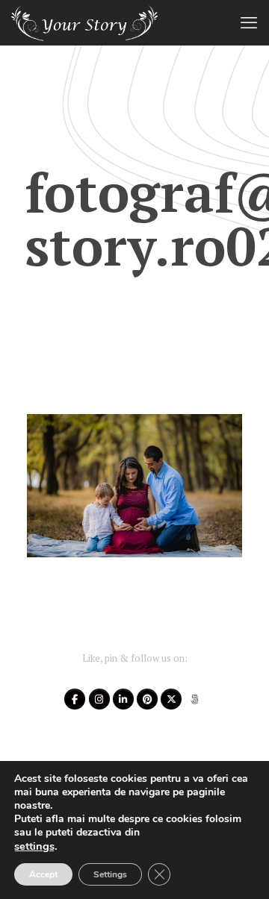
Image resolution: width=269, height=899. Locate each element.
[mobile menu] (249, 22)
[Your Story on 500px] (195, 699)
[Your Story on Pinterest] (147, 699)
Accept (43, 874)
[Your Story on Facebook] (74, 699)
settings (34, 846)
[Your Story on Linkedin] (123, 699)
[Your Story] (84, 22)
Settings (110, 874)
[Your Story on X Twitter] (171, 699)
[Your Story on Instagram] (99, 699)
